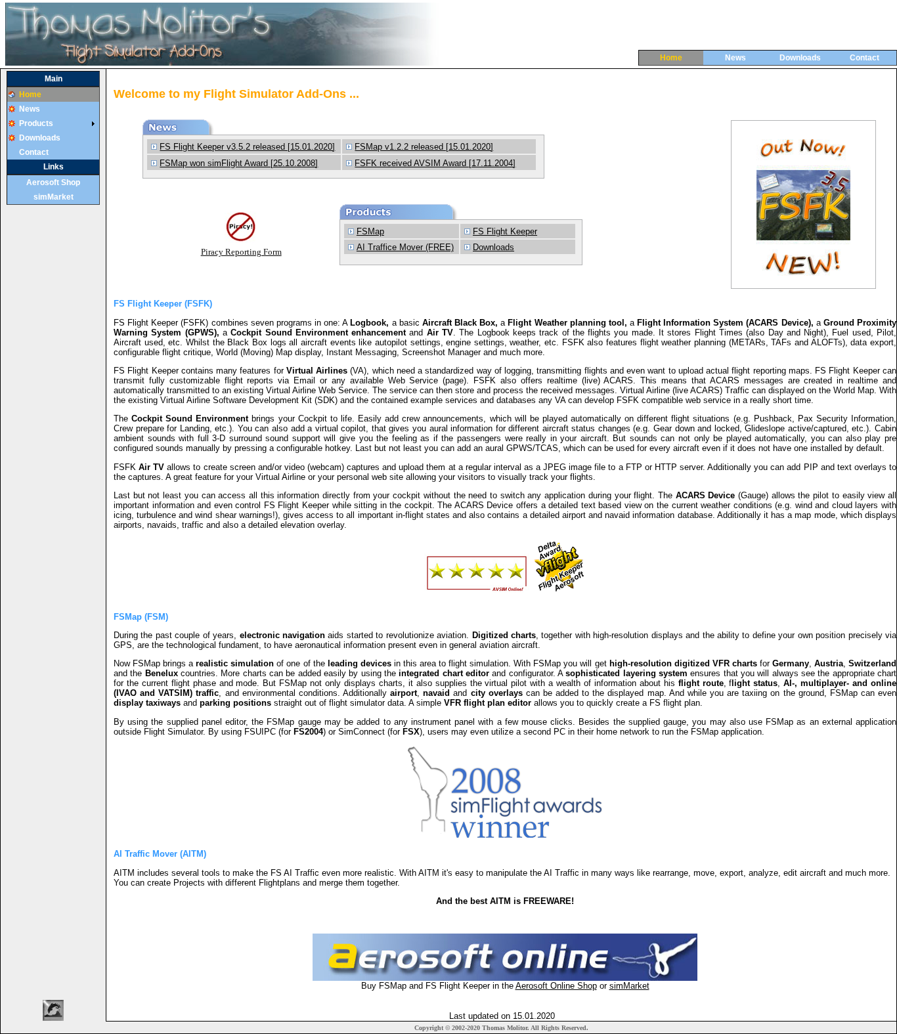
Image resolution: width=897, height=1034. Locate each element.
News (735, 57)
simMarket (53, 197)
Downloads (800, 57)
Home (671, 57)
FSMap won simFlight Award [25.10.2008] (239, 163)
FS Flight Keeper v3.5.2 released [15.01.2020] (247, 147)
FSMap (370, 231)
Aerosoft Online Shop (556, 986)
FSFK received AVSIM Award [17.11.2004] (435, 163)
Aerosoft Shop (53, 182)
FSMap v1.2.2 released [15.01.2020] (424, 147)
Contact (864, 57)
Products (36, 123)
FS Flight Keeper (505, 231)
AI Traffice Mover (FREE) (405, 247)
